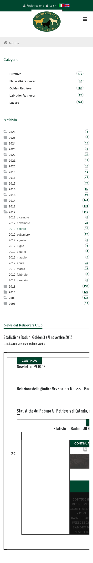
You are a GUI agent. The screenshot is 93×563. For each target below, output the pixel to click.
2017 (12, 183)
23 (80, 95)
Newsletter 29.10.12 (31, 366)
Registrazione (35, 6)
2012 (12, 212)
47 (80, 80)
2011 (12, 286)
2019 (12, 172)
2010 (12, 292)
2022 (12, 155)
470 (80, 73)
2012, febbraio (18, 274)
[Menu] (85, 19)
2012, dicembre (19, 217)
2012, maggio (18, 257)
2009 (12, 298)
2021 (12, 160)
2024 (12, 143)
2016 (12, 189)
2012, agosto (17, 240)
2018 (12, 178)
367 (80, 88)
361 (80, 102)
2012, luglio (16, 246)
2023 (12, 149)
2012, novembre (19, 223)
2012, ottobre (17, 229)
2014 (12, 200)
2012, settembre (19, 234)
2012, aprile (16, 263)
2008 (12, 303)
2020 (12, 166)
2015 (12, 195)
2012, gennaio (18, 280)
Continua (29, 360)
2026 (12, 132)
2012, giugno (17, 251)
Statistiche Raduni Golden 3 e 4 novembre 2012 (38, 337)
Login (52, 6)
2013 (12, 206)
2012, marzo (17, 269)
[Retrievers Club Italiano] (46, 23)
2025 (12, 137)
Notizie (14, 43)
